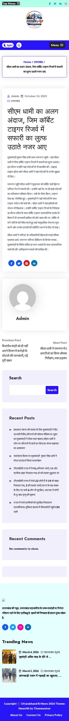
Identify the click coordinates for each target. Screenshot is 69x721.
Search (15, 377)
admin (22, 318)
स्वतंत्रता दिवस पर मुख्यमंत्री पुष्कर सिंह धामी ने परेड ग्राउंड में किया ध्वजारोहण (35, 458)
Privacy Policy (53, 715)
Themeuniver (42, 708)
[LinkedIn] (28, 627)
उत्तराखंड (38, 61)
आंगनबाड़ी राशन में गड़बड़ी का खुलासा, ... (40, 676)
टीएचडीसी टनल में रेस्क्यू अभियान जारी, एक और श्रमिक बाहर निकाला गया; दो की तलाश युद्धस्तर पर (36, 471)
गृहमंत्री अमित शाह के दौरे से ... (35, 657)
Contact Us (33, 715)
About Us (16, 715)
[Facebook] (5, 627)
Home (27, 61)
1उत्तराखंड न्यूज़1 (52, 652)
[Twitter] (13, 627)
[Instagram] (66, 3)
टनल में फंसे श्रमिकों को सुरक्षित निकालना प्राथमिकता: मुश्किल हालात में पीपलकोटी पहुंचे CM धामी (36, 507)
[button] (11, 3)
